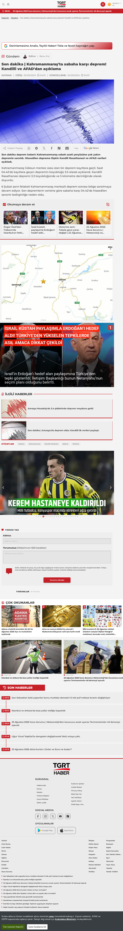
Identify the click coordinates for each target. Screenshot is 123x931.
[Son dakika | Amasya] (14, 430)
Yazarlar (109, 868)
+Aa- (76, 148)
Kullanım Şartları (77, 784)
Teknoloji (109, 861)
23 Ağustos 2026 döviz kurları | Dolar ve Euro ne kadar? (42, 749)
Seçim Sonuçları (112, 851)
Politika (92, 872)
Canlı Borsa (6, 844)
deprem (70, 168)
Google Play (47, 830)
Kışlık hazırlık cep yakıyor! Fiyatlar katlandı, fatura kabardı (26, 907)
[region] (61, 921)
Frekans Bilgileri (43, 796)
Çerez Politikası (42, 799)
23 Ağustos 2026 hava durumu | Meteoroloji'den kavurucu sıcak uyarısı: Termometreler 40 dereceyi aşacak (62, 11)
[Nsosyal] (59, 148)
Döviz (4, 851)
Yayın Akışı (110, 865)
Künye (39, 789)
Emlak (4, 865)
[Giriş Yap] (102, 4)
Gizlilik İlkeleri (76, 787)
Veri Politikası (76, 798)
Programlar (110, 841)
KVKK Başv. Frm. (77, 804)
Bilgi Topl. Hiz (76, 794)
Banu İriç (44, 56)
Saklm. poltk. (41, 803)
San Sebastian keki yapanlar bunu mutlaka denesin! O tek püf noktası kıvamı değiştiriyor (61, 697)
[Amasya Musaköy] (14, 408)
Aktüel (4, 841)
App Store (68, 830)
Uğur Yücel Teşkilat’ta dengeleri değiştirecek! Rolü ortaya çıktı (46, 736)
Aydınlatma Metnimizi (65, 919)
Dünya (4, 854)
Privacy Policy (76, 791)
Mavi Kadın (93, 858)
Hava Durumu (7, 872)
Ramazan (109, 844)
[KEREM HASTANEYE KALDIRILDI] (57, 483)
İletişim (39, 792)
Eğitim (4, 858)
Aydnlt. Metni (76, 801)
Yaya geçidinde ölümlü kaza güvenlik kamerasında (23, 897)
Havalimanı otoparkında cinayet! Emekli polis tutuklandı (25, 900)
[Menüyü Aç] (8, 4)
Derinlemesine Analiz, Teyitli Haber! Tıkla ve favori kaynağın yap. (52, 45)
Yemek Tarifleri (112, 872)
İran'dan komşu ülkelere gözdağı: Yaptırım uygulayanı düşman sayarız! (30, 904)
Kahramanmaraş (13, 168)
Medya (91, 861)
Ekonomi (5, 861)
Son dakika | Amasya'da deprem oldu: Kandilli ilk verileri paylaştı (63, 430)
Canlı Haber (6, 847)
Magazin (92, 854)
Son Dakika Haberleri (114, 854)
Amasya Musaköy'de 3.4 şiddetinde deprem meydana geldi (60, 408)
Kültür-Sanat (93, 844)
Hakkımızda (41, 785)
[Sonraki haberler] (108, 204)
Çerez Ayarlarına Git (37, 927)
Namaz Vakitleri (95, 865)
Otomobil (92, 868)
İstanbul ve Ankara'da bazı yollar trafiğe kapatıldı (38, 710)
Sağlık (108, 847)
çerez (51, 916)
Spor (108, 858)
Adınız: (7, 535)
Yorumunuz (24, 547)
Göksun (30, 168)
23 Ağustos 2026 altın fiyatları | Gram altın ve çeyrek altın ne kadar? (29, 893)
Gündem (14, 18)
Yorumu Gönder (57, 580)
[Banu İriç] (25, 56)
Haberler (5, 18)
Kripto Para (93, 847)
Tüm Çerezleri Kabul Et (13, 927)
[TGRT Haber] (61, 4)
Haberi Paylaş (15, 148)
